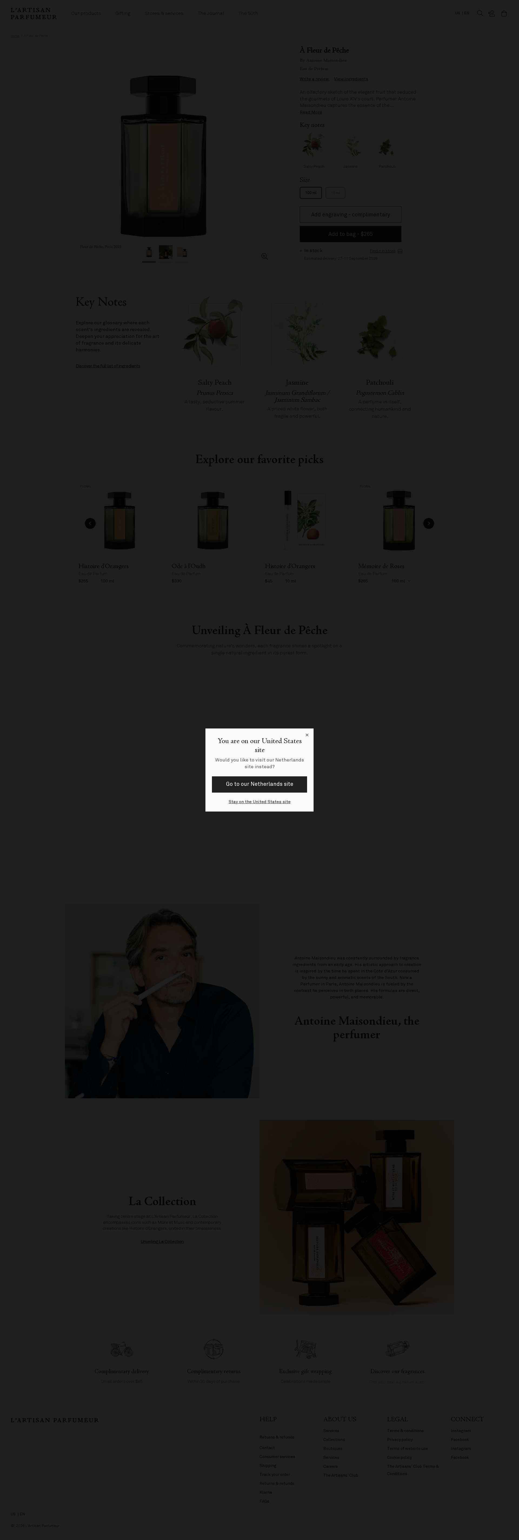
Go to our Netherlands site (259, 784)
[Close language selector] (307, 735)
